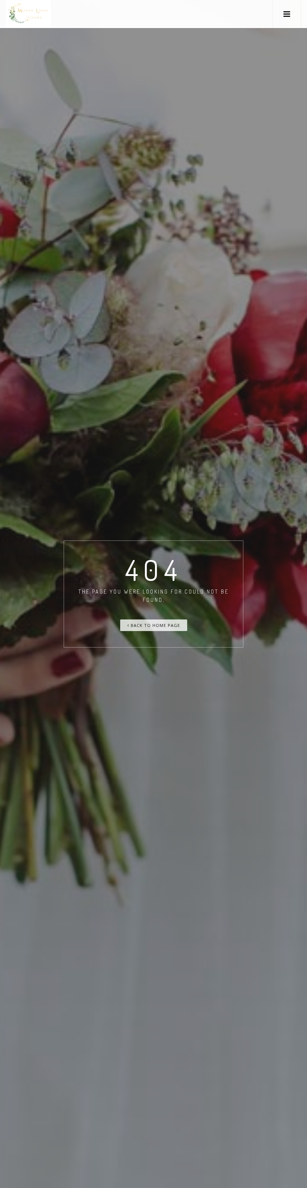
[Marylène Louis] (28, 14)
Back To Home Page (154, 625)
